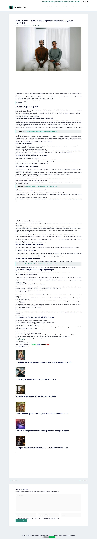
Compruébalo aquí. (21, 339)
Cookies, (69, 535)
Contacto (73, 535)
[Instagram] (85, 1)
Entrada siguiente (83, 480)
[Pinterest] (87, 1)
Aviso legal (56, 535)
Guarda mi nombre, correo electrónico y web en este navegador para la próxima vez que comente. (38, 518)
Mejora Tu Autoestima (34, 535)
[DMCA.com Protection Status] (45, 536)
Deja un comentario (20, 25)
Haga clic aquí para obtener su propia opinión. (25, 164)
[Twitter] (83, 1)
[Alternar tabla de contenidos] (24, 102)
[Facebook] (81, 1)
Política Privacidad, (63, 535)
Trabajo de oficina (28, 25)
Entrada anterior (13, 480)
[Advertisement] (48, 83)
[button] (87, 7)
